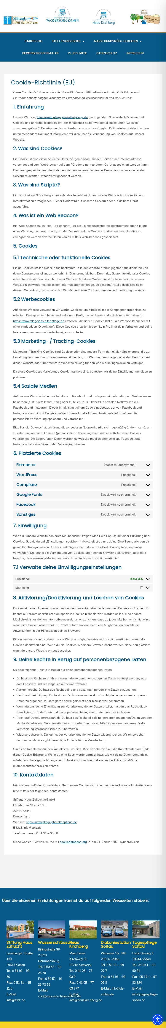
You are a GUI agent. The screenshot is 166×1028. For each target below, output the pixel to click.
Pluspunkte (77, 53)
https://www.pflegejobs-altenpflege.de (62, 117)
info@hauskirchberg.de (85, 1000)
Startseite (33, 41)
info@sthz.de (15, 1000)
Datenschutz (106, 53)
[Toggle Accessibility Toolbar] (157, 1019)
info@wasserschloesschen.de (59, 996)
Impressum (135, 53)
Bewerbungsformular (40, 53)
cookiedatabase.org (73, 842)
